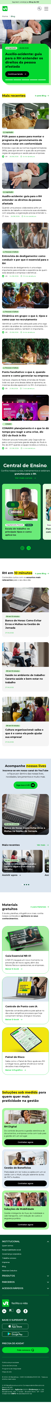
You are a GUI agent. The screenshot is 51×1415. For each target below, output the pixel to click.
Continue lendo (15, 74)
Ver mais (41, 845)
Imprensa (6, 1262)
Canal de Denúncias (9, 1366)
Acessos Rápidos (12, 1288)
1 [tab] (22, 884)
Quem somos (7, 1246)
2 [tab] (24, 884)
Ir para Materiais (38, 907)
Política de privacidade (10, 1362)
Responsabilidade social (11, 1250)
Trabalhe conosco (9, 1258)
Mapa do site (7, 1372)
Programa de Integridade (11, 1369)
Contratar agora (25, 1142)
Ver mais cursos (23, 478)
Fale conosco (23, 1350)
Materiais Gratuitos (9, 1271)
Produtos (8, 1276)
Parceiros (8, 1282)
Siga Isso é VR (23, 785)
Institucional (11, 1241)
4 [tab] (28, 884)
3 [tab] (26, 884)
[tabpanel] (25, 51)
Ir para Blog (40, 96)
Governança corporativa (11, 1254)
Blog (4, 1266)
